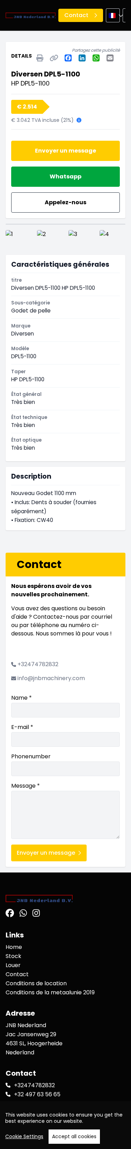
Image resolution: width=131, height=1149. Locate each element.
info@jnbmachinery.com (51, 678)
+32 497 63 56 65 (37, 1094)
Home (14, 947)
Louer (13, 965)
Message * (25, 786)
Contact (17, 974)
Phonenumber (31, 756)
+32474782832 (37, 664)
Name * (21, 698)
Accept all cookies (74, 1136)
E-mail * (22, 727)
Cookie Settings (24, 1136)
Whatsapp (65, 176)
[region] (65, 1125)
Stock (13, 956)
